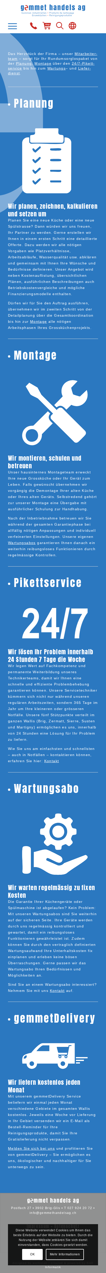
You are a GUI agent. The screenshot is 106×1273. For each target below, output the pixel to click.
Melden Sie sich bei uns (31, 1148)
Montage (42, 63)
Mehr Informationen (65, 1254)
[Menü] (14, 26)
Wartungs (56, 68)
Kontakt (51, 761)
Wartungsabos (22, 543)
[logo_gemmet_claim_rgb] (53, 10)
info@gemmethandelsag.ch (53, 1213)
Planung (24, 63)
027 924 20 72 (79, 1208)
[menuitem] (14, 26)
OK (32, 1254)
